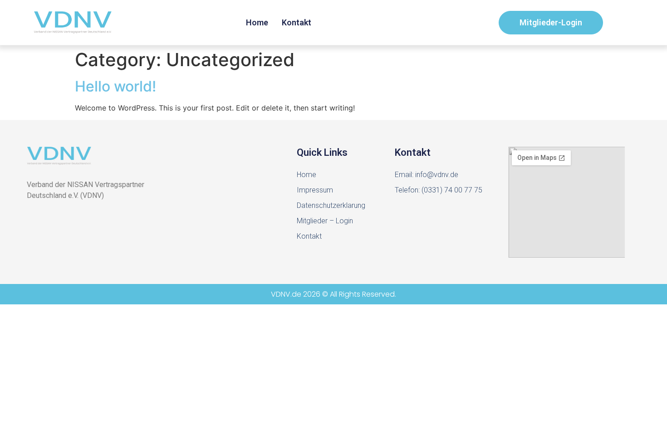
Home (257, 22)
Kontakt (296, 22)
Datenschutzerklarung (331, 205)
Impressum (315, 190)
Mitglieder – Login (325, 220)
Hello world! (115, 86)
